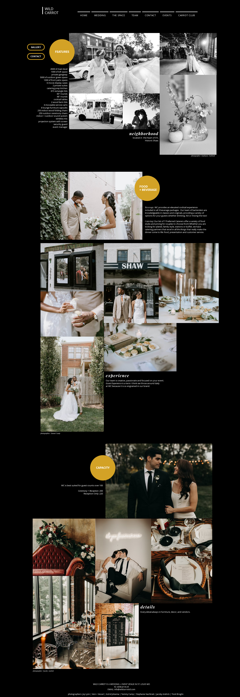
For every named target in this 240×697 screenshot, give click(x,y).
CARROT (51, 12)
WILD (49, 8)
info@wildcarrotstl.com (124, 689)
